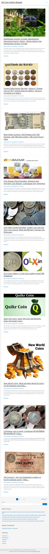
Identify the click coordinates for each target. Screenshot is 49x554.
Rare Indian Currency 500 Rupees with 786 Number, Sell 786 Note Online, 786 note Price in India (24, 136)
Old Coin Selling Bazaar (11, 2)
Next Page (43, 499)
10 (23, 499)
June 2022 (4, 543)
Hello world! (15, 528)
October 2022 (4, 535)
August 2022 (4, 539)
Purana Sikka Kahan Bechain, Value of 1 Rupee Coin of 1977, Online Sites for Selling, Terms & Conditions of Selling (23, 90)
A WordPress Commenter (7, 528)
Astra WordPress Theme (35, 551)
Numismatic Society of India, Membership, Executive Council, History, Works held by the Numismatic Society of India (23, 41)
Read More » (6, 55)
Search (3, 502)
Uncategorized (14, 46)
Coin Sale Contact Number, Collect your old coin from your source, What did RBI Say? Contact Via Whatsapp (24, 229)
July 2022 (4, 541)
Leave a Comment (7, 46)
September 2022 (5, 537)
